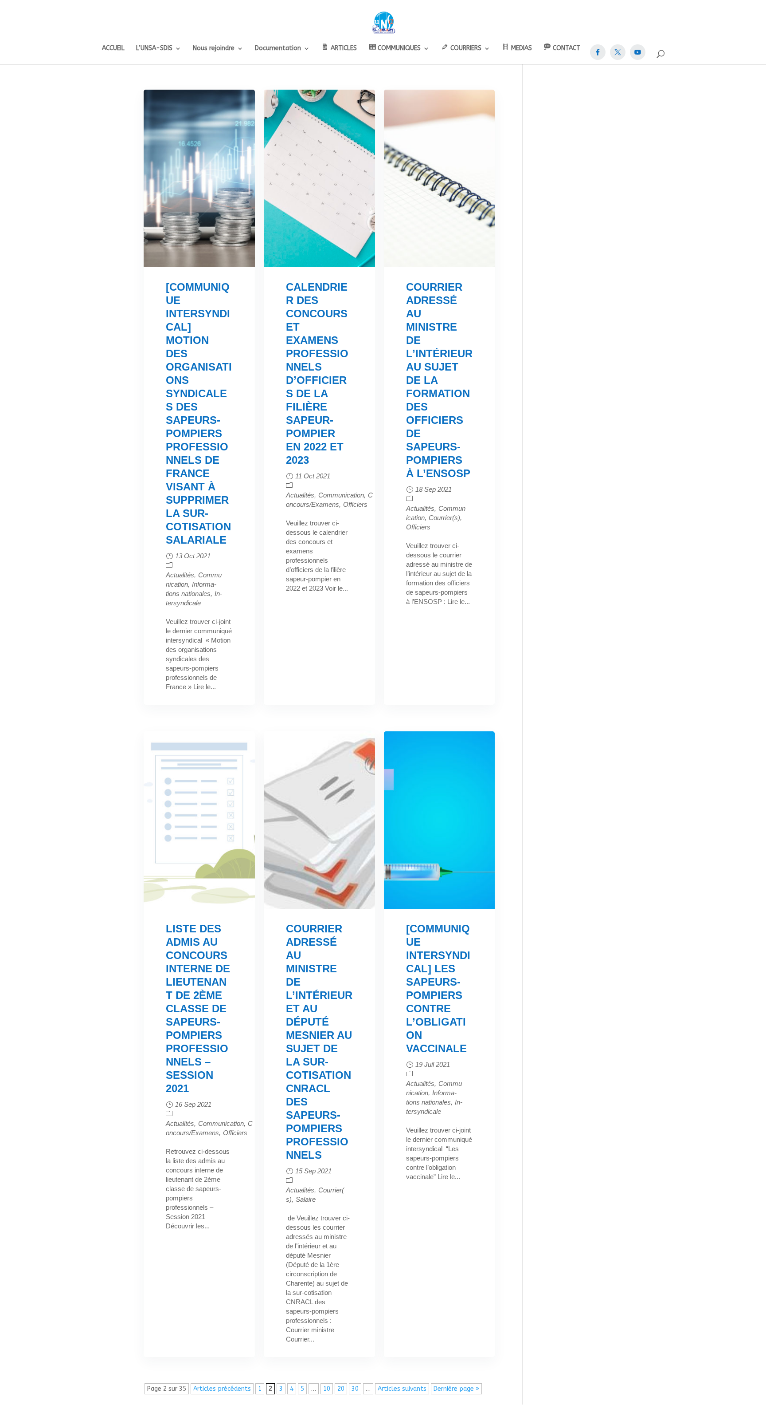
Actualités (180, 575)
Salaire (306, 1199)
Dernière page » (456, 1389)
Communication (341, 495)
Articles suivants (402, 1389)
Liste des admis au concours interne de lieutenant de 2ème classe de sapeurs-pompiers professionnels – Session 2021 (198, 1008)
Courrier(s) (444, 517)
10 (326, 1389)
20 (340, 1389)
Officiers (355, 504)
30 (355, 1389)
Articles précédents (222, 1389)
